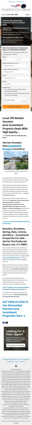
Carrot (16, 423)
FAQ (19, 359)
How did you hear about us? (11, 69)
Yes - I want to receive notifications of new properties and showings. (15, 90)
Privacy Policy (10, 361)
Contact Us (22, 361)
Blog (17, 361)
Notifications (7, 88)
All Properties (20, 2)
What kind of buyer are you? (11, 63)
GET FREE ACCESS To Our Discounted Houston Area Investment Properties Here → (15, 309)
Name (5, 57)
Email (4, 75)
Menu (28, 15)
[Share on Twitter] (6, 323)
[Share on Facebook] (3, 323)
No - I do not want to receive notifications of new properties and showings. (17, 94)
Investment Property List (10, 359)
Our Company (11, 2)
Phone (5, 81)
